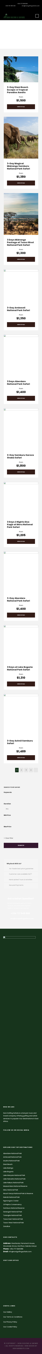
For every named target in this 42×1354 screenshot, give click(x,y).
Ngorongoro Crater (11, 1201)
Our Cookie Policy (10, 1327)
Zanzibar (6, 1226)
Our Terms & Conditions (12, 1317)
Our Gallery (7, 1312)
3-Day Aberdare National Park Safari (18, 599)
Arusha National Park (11, 1161)
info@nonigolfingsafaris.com (20, 1251)
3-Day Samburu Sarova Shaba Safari (20, 456)
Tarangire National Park (12, 1215)
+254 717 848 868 (16, 1249)
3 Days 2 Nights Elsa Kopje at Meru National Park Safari (20, 524)
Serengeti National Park (12, 1212)
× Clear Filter (8, 838)
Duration (7, 804)
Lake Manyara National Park (14, 1175)
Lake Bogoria (8, 1171)
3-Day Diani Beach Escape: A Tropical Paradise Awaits (17, 90)
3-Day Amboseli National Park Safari (18, 309)
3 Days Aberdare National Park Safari (18, 382)
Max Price (7, 827)
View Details (21, 107)
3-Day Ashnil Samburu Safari (20, 742)
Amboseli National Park (12, 1157)
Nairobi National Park (11, 1197)
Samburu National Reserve (13, 1208)
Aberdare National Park (12, 1153)
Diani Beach (7, 1164)
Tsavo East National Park (13, 1219)
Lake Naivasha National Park (14, 1179)
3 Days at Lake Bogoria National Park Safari (20, 668)
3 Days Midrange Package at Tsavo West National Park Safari (20, 242)
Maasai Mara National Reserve (15, 1186)
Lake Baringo (8, 1168)
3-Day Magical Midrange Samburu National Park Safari (18, 166)
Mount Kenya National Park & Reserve (18, 1193)
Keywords (8, 792)
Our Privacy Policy (10, 1322)
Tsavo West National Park (13, 1222)
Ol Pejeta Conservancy (12, 1204)
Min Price (7, 815)
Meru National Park (10, 1190)
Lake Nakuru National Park (13, 1182)
